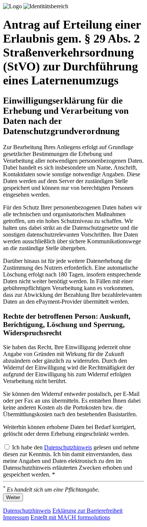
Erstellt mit (70, 517)
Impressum (16, 517)
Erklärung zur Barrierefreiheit (87, 510)
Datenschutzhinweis (68, 447)
